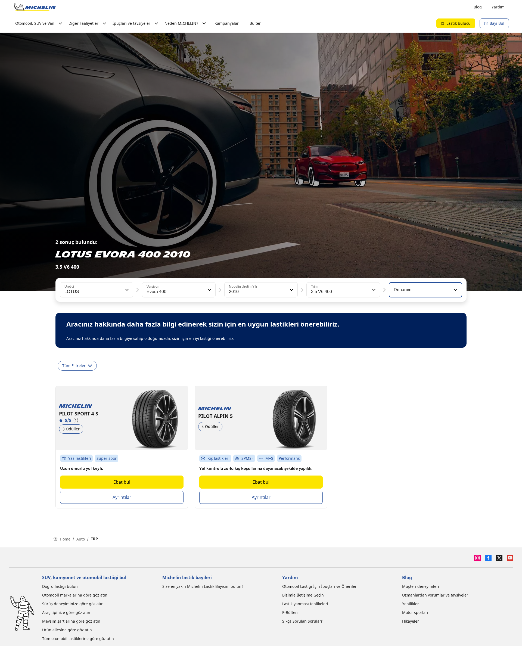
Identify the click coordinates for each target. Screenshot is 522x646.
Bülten (256, 23)
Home (65, 539)
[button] (126, 289)
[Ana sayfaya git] (35, 7)
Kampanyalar (227, 23)
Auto (80, 539)
